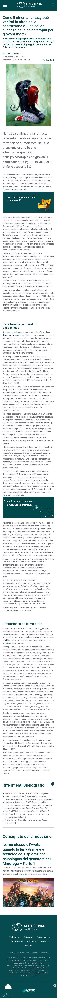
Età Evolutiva (14, 937)
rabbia (7, 640)
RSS (35, 975)
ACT (28, 746)
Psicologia (28, 937)
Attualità (28, 945)
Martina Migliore (12, 54)
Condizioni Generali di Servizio (32, 973)
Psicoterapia (42, 937)
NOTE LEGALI (14, 973)
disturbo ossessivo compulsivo (16, 335)
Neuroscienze (17, 941)
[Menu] (5, 5)
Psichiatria (31, 941)
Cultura (43, 941)
